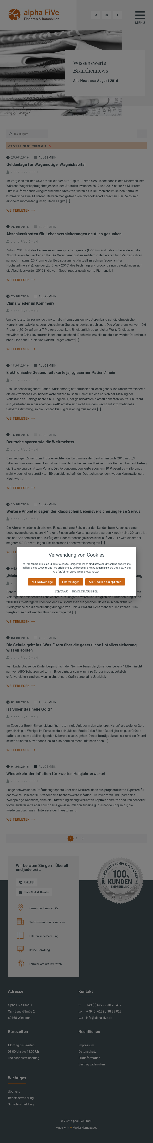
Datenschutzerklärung (85, 590)
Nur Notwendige (42, 582)
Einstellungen (70, 582)
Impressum (61, 590)
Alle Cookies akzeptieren (105, 582)
